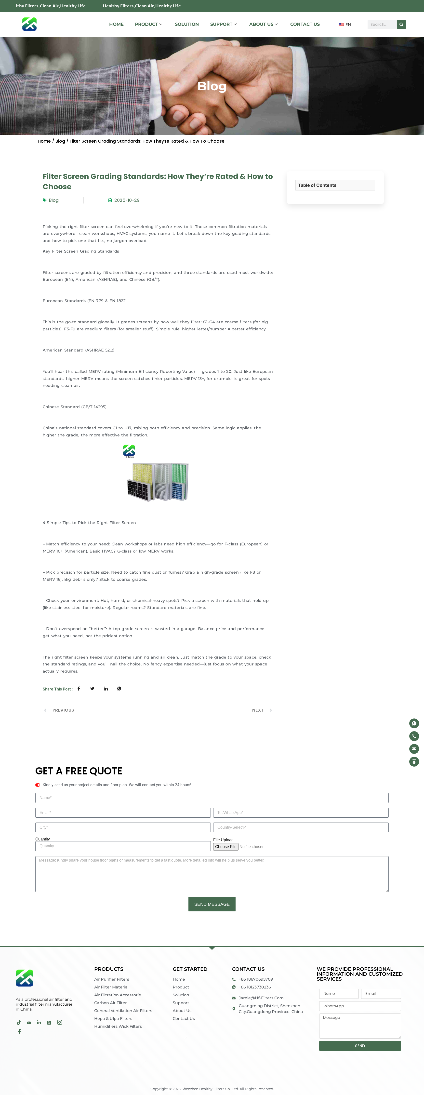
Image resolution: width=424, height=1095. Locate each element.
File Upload (223, 840)
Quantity (42, 839)
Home (116, 24)
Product (146, 24)
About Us (261, 24)
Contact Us (305, 24)
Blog (60, 141)
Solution (187, 24)
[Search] (401, 24)
